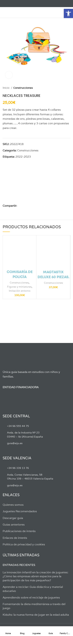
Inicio (6, 87)
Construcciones (23, 87)
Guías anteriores (14, 524)
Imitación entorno (19, 290)
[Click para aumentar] (8, 74)
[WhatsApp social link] (36, 205)
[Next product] (68, 88)
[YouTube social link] (17, 3)
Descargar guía (13, 518)
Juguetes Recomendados (20, 511)
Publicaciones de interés (19, 531)
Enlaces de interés (15, 538)
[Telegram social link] (40, 205)
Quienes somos (13, 505)
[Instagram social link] (13, 3)
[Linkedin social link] (32, 205)
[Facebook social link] (5, 3)
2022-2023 (23, 156)
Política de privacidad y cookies (24, 544)
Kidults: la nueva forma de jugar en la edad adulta (36, 615)
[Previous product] (61, 88)
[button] (68, 13)
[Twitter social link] (9, 3)
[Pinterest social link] (28, 205)
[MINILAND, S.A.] (23, 183)
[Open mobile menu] (4, 12)
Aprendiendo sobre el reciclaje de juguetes (31, 597)
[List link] (36, 426)
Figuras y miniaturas (19, 286)
